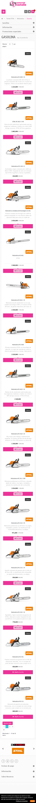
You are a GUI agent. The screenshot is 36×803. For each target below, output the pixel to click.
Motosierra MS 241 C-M (18, 567)
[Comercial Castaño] (18, 4)
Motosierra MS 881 (18, 255)
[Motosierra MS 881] (18, 241)
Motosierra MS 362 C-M (18, 434)
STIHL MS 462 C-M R (18, 121)
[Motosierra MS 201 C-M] (18, 598)
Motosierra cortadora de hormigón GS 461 (18, 211)
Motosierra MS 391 (18, 657)
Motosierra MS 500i (18, 344)
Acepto (32, 801)
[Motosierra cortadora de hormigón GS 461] (18, 196)
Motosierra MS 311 (18, 701)
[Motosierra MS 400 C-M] (18, 62)
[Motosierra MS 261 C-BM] (18, 464)
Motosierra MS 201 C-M (18, 612)
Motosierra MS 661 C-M (18, 300)
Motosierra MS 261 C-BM (18, 478)
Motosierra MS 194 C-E (18, 166)
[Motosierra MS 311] (18, 687)
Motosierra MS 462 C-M (18, 389)
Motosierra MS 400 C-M (18, 77)
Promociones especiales (11, 31)
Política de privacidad (22, 801)
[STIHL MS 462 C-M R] (18, 107)
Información (7, 27)
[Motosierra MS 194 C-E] (18, 152)
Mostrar (4, 44)
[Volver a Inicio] (2, 18)
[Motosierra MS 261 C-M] (18, 508)
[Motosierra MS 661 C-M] (18, 285)
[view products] (18, 745)
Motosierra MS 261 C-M (18, 523)
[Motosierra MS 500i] (18, 330)
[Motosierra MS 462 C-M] (18, 375)
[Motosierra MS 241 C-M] (18, 553)
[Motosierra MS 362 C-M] (18, 419)
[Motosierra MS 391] (18, 642)
